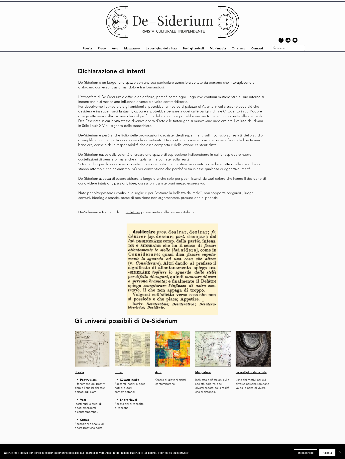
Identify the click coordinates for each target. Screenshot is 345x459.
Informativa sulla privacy (173, 453)
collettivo (133, 212)
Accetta (327, 453)
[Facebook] (281, 40)
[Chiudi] (340, 452)
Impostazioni (305, 453)
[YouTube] (294, 40)
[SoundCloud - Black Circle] (288, 40)
